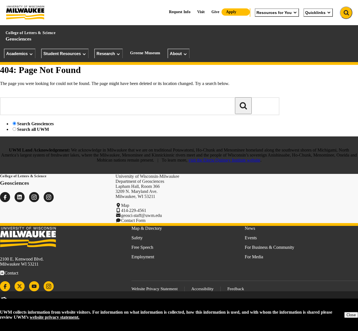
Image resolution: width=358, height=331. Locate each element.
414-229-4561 (133, 210)
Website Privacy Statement (154, 289)
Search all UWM (33, 129)
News (250, 228)
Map (125, 205)
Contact (11, 273)
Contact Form (133, 220)
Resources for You (274, 12)
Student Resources (62, 53)
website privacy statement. (54, 317)
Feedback (235, 289)
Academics (17, 53)
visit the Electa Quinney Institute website (224, 160)
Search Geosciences (35, 123)
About (176, 53)
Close (351, 315)
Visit (201, 12)
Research (105, 53)
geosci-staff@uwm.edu (141, 215)
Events (251, 237)
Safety (137, 237)
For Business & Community (269, 247)
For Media (254, 256)
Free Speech (142, 247)
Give (215, 12)
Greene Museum (145, 53)
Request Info (179, 12)
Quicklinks (315, 12)
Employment (142, 256)
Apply (231, 12)
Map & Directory (146, 228)
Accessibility (202, 289)
